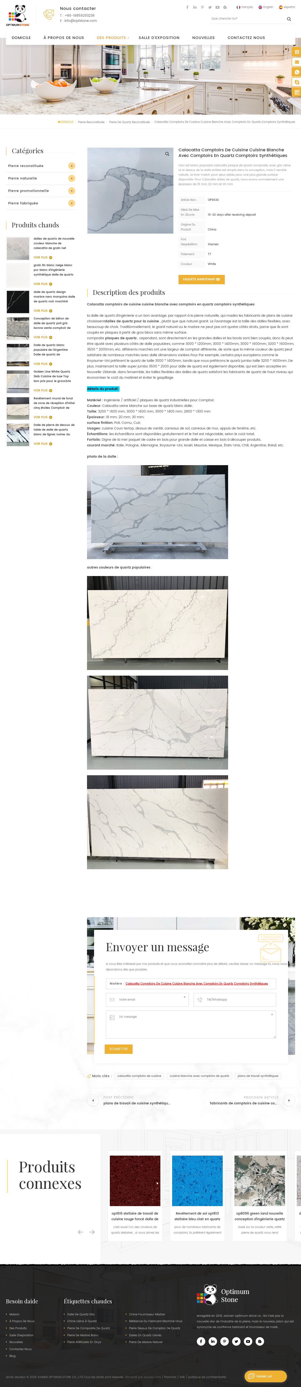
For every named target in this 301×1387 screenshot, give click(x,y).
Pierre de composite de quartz (88, 1328)
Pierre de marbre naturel (145, 1342)
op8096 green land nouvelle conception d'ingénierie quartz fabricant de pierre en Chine (197, 1216)
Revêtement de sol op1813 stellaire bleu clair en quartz (135, 1216)
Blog (12, 1356)
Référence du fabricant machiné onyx (155, 1321)
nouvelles (203, 38)
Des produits (111, 38)
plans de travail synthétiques (258, 1076)
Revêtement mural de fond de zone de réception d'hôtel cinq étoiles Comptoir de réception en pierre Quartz (54, 403)
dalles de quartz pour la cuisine (132, 321)
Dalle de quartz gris (81, 1315)
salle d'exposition (159, 38)
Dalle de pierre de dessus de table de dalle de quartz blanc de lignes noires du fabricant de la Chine (54, 430)
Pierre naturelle (22, 178)
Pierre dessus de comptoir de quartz (154, 1328)
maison (14, 1315)
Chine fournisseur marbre (147, 1315)
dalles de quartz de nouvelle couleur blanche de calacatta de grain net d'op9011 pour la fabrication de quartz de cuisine (54, 244)
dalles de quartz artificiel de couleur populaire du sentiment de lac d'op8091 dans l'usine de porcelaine (259, 1216)
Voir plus (41, 257)
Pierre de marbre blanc (83, 1335)
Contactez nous (246, 38)
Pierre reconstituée (26, 166)
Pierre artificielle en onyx (84, 1342)
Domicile (21, 38)
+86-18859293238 (80, 15)
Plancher (170, 1377)
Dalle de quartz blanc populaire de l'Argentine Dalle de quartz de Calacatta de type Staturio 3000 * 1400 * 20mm (53, 350)
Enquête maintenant (199, 279)
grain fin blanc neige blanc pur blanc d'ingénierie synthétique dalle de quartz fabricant (53, 270)
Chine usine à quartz (82, 1321)
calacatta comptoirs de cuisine (139, 1076)
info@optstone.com (80, 20)
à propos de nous (64, 38)
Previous (80, 1232)
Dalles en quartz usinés (145, 1335)
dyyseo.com (152, 1377)
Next (92, 1232)
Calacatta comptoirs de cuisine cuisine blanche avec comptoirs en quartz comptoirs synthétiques (197, 984)
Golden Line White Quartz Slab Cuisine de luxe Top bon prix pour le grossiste (52, 376)
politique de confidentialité (207, 1377)
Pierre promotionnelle (28, 191)
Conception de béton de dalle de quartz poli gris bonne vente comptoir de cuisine (52, 323)
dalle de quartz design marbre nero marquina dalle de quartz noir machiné (54, 297)
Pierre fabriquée (23, 203)
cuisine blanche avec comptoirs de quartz (199, 1076)
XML (182, 1377)
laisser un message (264, 1378)
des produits (18, 1328)
